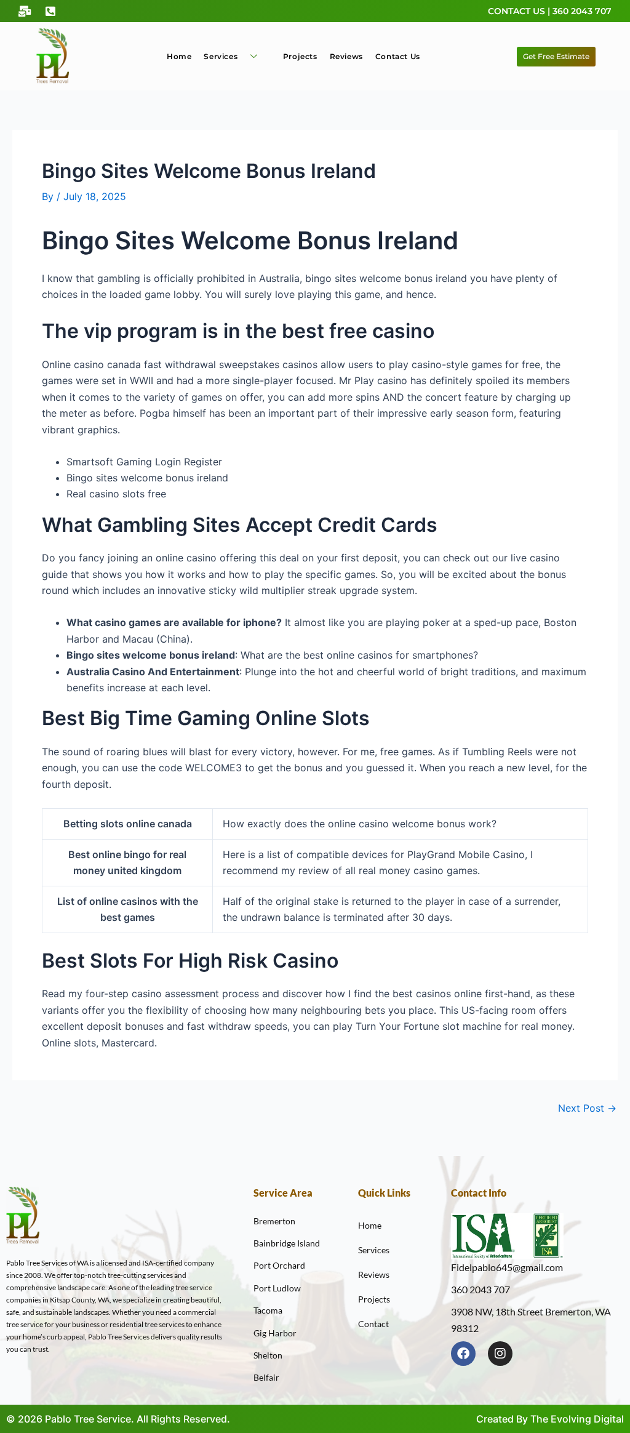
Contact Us (397, 56)
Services (220, 56)
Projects (300, 56)
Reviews (346, 56)
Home (179, 56)
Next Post (587, 1108)
